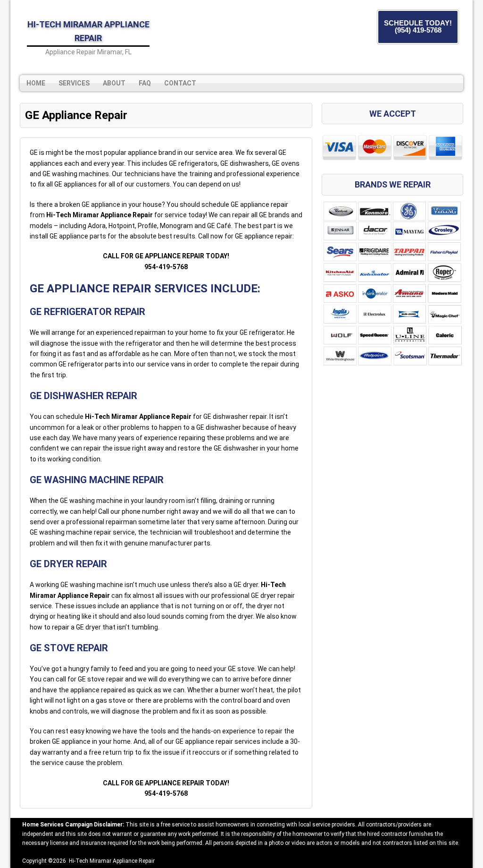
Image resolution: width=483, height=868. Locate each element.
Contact (180, 83)
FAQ (145, 83)
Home (35, 83)
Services (74, 83)
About (114, 83)
